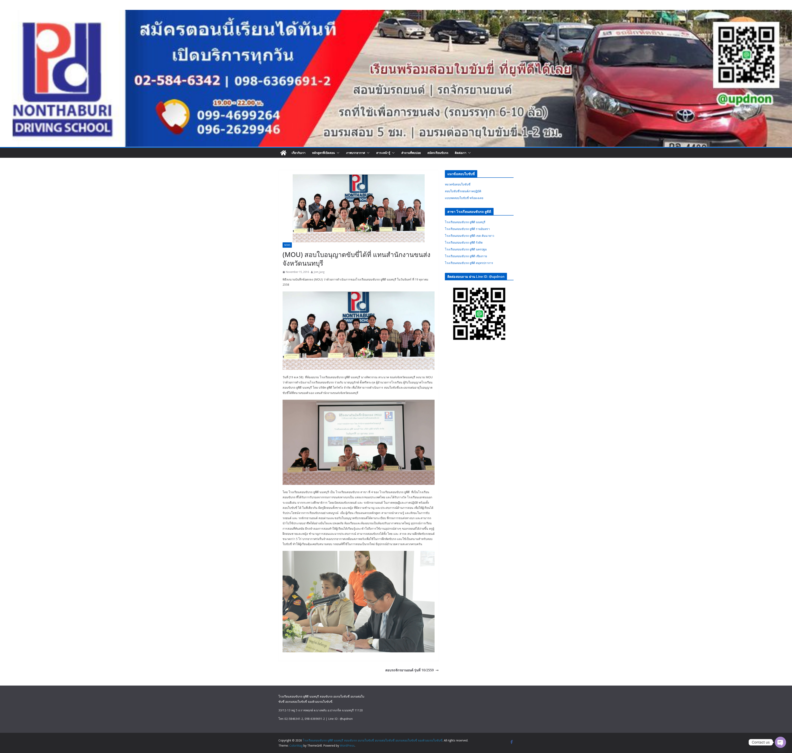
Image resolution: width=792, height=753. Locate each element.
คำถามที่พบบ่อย (411, 153)
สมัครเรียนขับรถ (437, 153)
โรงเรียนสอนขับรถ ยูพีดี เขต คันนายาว (469, 236)
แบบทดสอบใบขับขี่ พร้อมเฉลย (464, 198)
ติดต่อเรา (460, 153)
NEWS (287, 245)
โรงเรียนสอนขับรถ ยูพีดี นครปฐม (466, 249)
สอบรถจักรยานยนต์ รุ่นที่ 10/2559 (409, 670)
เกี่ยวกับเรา (298, 153)
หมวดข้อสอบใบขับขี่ (457, 184)
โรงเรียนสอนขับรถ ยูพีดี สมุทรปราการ (469, 263)
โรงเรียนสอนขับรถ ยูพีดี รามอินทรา (467, 229)
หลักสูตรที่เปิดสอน (323, 153)
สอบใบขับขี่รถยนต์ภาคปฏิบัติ (463, 191)
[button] (337, 153)
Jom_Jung (319, 272)
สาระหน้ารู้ (383, 153)
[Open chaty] (780, 742)
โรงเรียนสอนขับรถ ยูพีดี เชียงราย (466, 256)
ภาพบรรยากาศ (355, 153)
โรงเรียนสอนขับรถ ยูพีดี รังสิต (464, 242)
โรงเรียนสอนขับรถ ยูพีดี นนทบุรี (465, 222)
